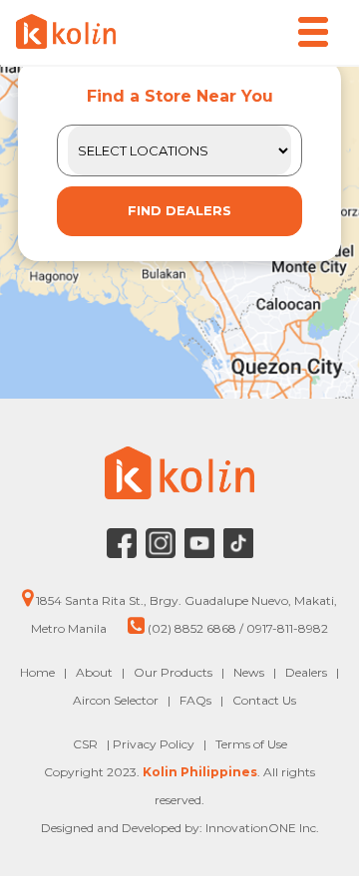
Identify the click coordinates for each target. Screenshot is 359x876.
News (248, 672)
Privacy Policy (155, 743)
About (94, 672)
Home (37, 672)
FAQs (195, 700)
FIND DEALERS (179, 210)
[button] (313, 32)
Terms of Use (251, 743)
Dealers (306, 672)
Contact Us (264, 700)
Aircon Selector (116, 700)
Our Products (173, 672)
